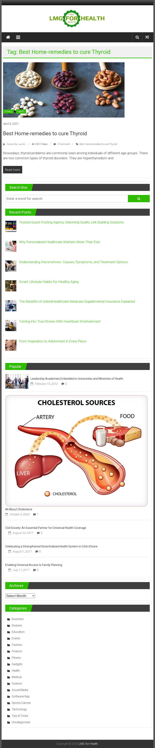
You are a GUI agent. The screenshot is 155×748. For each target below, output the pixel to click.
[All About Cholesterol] (76, 450)
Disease (17, 625)
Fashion (17, 644)
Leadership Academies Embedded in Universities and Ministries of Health (76, 378)
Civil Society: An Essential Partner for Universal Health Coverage (45, 527)
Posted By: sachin (16, 144)
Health (21, 111)
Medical (17, 677)
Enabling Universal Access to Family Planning (33, 565)
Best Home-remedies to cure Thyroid (45, 133)
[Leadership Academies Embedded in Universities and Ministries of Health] (16, 381)
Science (17, 683)
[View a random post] (147, 37)
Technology (19, 709)
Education (18, 631)
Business (18, 619)
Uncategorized (21, 722)
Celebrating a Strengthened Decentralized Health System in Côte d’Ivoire (51, 546)
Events (16, 638)
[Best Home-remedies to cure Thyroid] (64, 90)
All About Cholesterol (18, 509)
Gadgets (17, 664)
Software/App (21, 696)
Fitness (8, 111)
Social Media (20, 690)
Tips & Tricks (20, 715)
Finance (17, 651)
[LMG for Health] (8, 37)
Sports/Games (21, 702)
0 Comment (63, 144)
